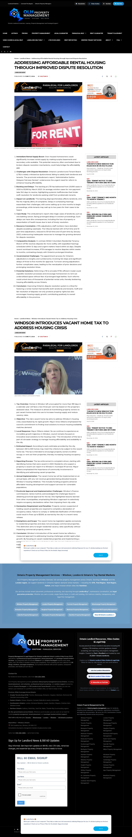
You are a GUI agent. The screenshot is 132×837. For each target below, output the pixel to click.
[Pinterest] (111, 76)
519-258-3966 (40, 676)
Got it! (101, 828)
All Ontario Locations (65, 717)
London (45, 717)
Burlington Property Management (53, 615)
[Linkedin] (5, 52)
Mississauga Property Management (103, 604)
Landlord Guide (92, 162)
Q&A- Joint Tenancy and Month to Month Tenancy (101, 198)
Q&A (88, 179)
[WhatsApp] (116, 76)
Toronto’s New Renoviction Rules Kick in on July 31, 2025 (100, 165)
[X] (107, 76)
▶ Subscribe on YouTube (99, 682)
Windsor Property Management (27, 604)
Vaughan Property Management (51, 609)
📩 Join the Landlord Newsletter (99, 670)
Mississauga (37, 717)
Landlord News (25, 58)
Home (16, 58)
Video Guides (94, 3)
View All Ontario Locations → (104, 615)
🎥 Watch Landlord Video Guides (100, 676)
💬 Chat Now (118, 3)
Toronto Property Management (77, 604)
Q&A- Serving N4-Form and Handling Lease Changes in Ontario (99, 216)
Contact (113, 690)
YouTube (107, 3)
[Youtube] (11, 52)
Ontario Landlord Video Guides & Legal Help (104, 660)
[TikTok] (8, 52)
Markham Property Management (77, 609)
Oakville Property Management (28, 615)
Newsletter (80, 3)
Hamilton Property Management (79, 615)
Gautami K (44, 76)
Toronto (28, 717)
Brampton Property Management (26, 609)
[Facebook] (2, 52)
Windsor (53, 717)
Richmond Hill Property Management (105, 609)
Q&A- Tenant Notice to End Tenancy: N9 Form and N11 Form (101, 182)
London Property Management (52, 604)
